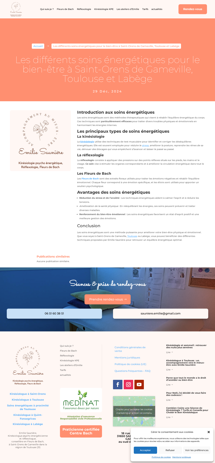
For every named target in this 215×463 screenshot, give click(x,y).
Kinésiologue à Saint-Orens (28, 393)
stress (145, 145)
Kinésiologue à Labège (28, 424)
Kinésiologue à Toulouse (28, 399)
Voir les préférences (197, 450)
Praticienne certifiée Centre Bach (80, 431)
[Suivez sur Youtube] (139, 384)
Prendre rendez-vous (106, 299)
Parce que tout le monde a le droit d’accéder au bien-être (186, 378)
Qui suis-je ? (47, 9)
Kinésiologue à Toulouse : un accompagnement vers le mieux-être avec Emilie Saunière (185, 362)
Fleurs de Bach (65, 9)
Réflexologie (84, 9)
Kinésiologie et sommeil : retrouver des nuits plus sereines (186, 346)
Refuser (170, 450)
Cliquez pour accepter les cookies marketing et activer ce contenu (134, 411)
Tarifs (145, 9)
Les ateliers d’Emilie (128, 9)
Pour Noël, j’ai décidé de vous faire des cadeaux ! (186, 393)
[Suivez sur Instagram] (128, 384)
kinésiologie (87, 141)
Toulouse (132, 236)
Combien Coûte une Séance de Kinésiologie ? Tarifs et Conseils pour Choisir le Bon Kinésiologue (187, 410)
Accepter (145, 450)
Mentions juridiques (181, 457)
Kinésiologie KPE (103, 9)
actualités (156, 9)
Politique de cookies (161, 457)
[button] (208, 432)
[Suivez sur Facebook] (117, 384)
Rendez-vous (192, 9)
